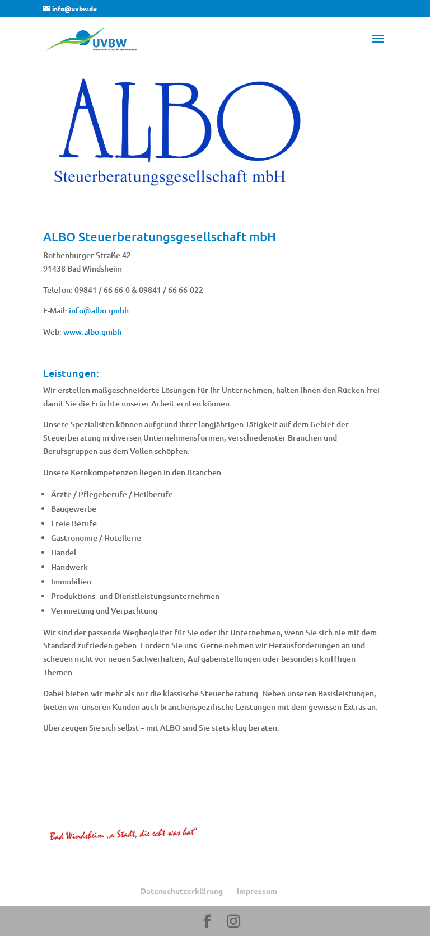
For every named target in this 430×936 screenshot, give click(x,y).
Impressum (257, 891)
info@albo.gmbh (99, 310)
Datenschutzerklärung (182, 891)
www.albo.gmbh (92, 331)
